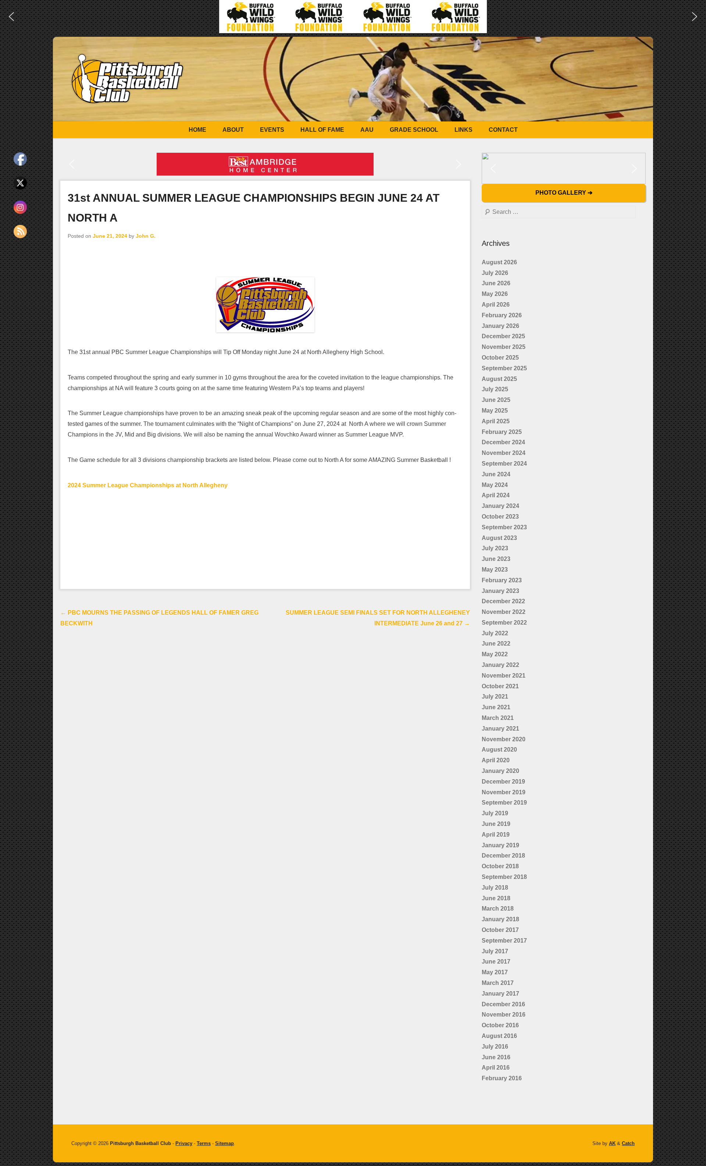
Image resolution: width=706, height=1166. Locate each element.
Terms (204, 1143)
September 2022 (504, 622)
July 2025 (495, 389)
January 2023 (500, 591)
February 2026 (502, 315)
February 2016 (502, 1078)
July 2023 (495, 548)
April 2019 (496, 834)
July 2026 (495, 273)
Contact (503, 130)
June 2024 (496, 474)
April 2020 (496, 760)
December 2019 (503, 781)
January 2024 (500, 506)
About (233, 130)
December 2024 (503, 442)
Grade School (414, 130)
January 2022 (500, 665)
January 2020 (500, 771)
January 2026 (500, 326)
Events (272, 130)
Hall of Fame (322, 130)
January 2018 (500, 919)
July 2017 (495, 951)
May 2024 (495, 485)
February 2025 (502, 432)
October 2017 (500, 930)
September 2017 (504, 940)
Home (197, 130)
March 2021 (498, 718)
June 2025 (496, 400)
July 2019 (495, 813)
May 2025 (495, 410)
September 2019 (504, 802)
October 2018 (500, 866)
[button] (11, 16)
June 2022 (496, 643)
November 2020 (503, 739)
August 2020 (499, 749)
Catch (628, 1143)
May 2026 (495, 294)
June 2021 (496, 707)
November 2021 (503, 675)
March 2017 (498, 983)
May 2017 (495, 972)
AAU (367, 130)
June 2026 (496, 283)
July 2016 (495, 1046)
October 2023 (500, 516)
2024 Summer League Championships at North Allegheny (148, 485)
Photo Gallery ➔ (563, 193)
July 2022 (495, 633)
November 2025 (503, 347)
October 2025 (500, 357)
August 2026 (499, 262)
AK (612, 1143)
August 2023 (499, 538)
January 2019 (500, 845)
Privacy (183, 1143)
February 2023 (502, 580)
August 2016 (499, 1036)
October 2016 (500, 1025)
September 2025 (504, 368)
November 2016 (503, 1014)
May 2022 (495, 654)
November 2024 (503, 453)
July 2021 (495, 696)
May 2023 (495, 569)
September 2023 (504, 527)
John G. (146, 236)
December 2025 (503, 336)
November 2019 (503, 792)
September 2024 (504, 463)
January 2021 (500, 728)
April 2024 (496, 495)
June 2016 (496, 1057)
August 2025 (499, 379)
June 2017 (496, 961)
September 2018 (504, 877)
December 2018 (503, 855)
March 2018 (498, 908)
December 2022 (503, 601)
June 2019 (496, 824)
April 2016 (496, 1067)
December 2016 (503, 1004)
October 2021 (500, 686)
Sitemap (224, 1143)
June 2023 (496, 559)
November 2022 (503, 612)
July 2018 (495, 887)
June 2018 (496, 898)
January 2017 (500, 993)
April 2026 (496, 304)
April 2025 (496, 421)
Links (463, 130)
